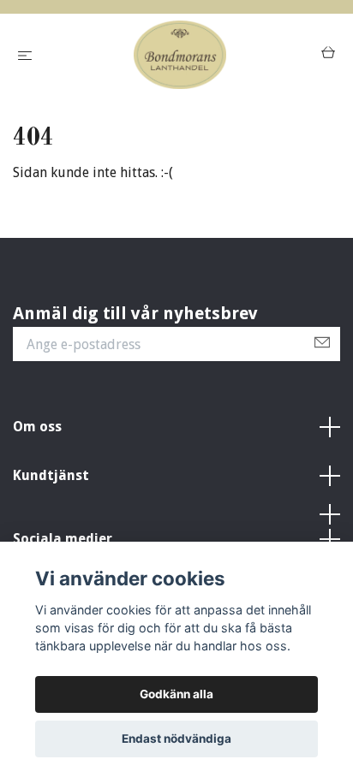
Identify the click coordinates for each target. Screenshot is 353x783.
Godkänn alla (176, 694)
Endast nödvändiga (176, 738)
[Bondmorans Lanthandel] (180, 55)
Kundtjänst (51, 475)
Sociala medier (62, 539)
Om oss (37, 426)
